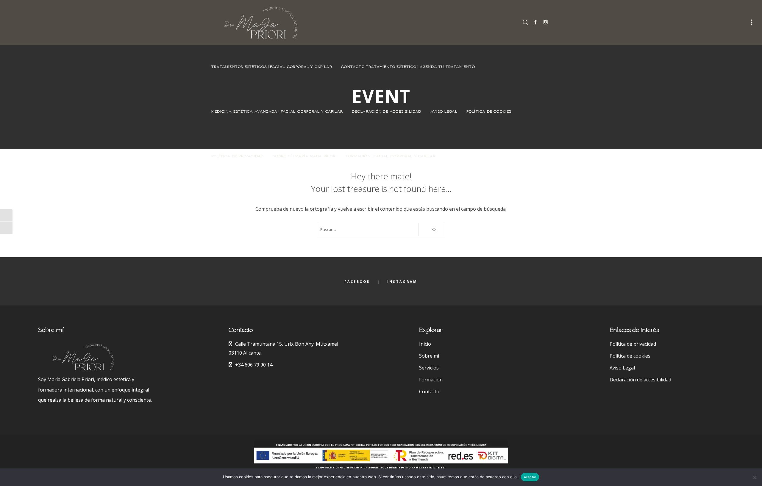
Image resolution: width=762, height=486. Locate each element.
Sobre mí (429, 356)
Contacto (429, 391)
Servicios (429, 367)
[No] (755, 477)
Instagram (402, 281)
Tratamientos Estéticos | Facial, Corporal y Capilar (271, 67)
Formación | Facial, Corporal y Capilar (391, 156)
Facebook (357, 281)
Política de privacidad (237, 156)
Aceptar (530, 477)
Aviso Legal (443, 112)
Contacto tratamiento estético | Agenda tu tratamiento (408, 67)
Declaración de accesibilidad (386, 112)
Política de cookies (489, 112)
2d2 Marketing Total (427, 468)
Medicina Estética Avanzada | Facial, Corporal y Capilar (277, 112)
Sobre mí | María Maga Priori (305, 156)
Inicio (425, 344)
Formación (431, 379)
